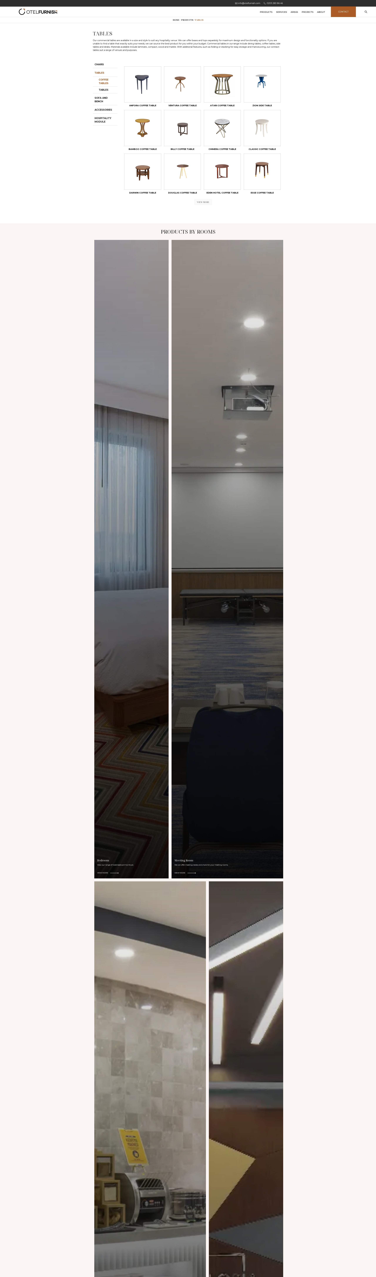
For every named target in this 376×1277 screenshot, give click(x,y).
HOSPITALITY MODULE (103, 120)
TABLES (99, 72)
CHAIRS (99, 64)
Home (176, 20)
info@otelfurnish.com (249, 3)
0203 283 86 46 (275, 3)
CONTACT (343, 11)
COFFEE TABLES (103, 81)
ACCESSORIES (103, 109)
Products (187, 20)
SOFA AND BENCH (101, 100)
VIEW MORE (203, 202)
